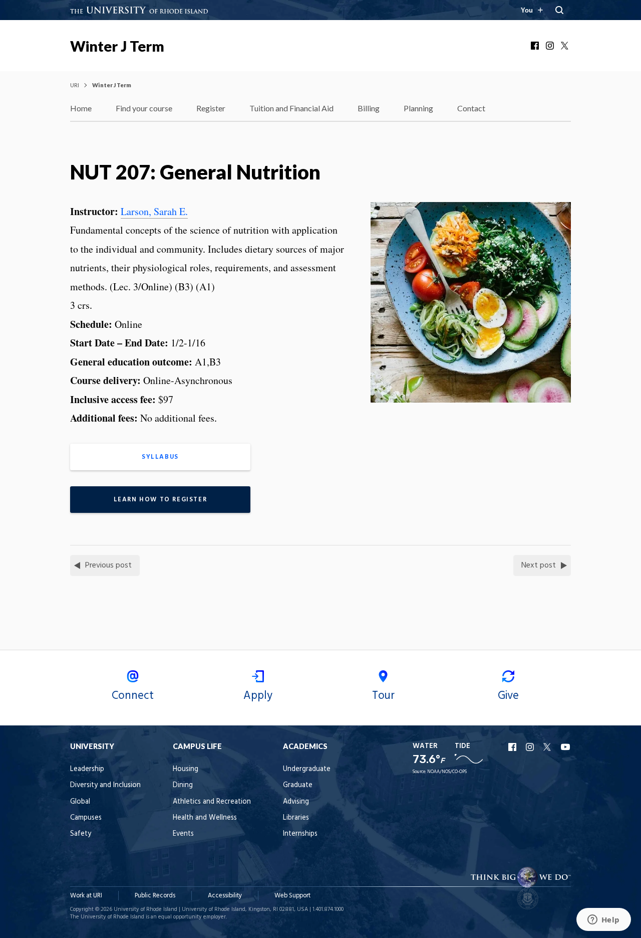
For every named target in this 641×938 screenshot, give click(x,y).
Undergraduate (307, 769)
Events (183, 834)
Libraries (296, 818)
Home (81, 108)
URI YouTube (566, 747)
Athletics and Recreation (212, 802)
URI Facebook (513, 747)
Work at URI (86, 895)
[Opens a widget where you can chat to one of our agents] (603, 920)
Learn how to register (160, 499)
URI (74, 85)
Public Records (155, 895)
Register (210, 108)
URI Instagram (531, 747)
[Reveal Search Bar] (559, 10)
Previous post (108, 565)
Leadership (87, 769)
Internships (300, 834)
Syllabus (160, 457)
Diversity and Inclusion (105, 785)
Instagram (551, 46)
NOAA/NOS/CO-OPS (447, 772)
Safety (80, 834)
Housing (185, 769)
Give (508, 696)
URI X (548, 747)
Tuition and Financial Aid (291, 108)
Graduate (297, 785)
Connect (133, 696)
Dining (183, 785)
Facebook (536, 46)
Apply (257, 696)
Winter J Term (117, 46)
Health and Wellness (205, 818)
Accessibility (225, 895)
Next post (538, 565)
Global (80, 802)
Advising (296, 802)
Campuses (86, 818)
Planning (418, 108)
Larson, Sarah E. (154, 211)
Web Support (292, 895)
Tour (383, 696)
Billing (369, 108)
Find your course (144, 108)
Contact (471, 108)
